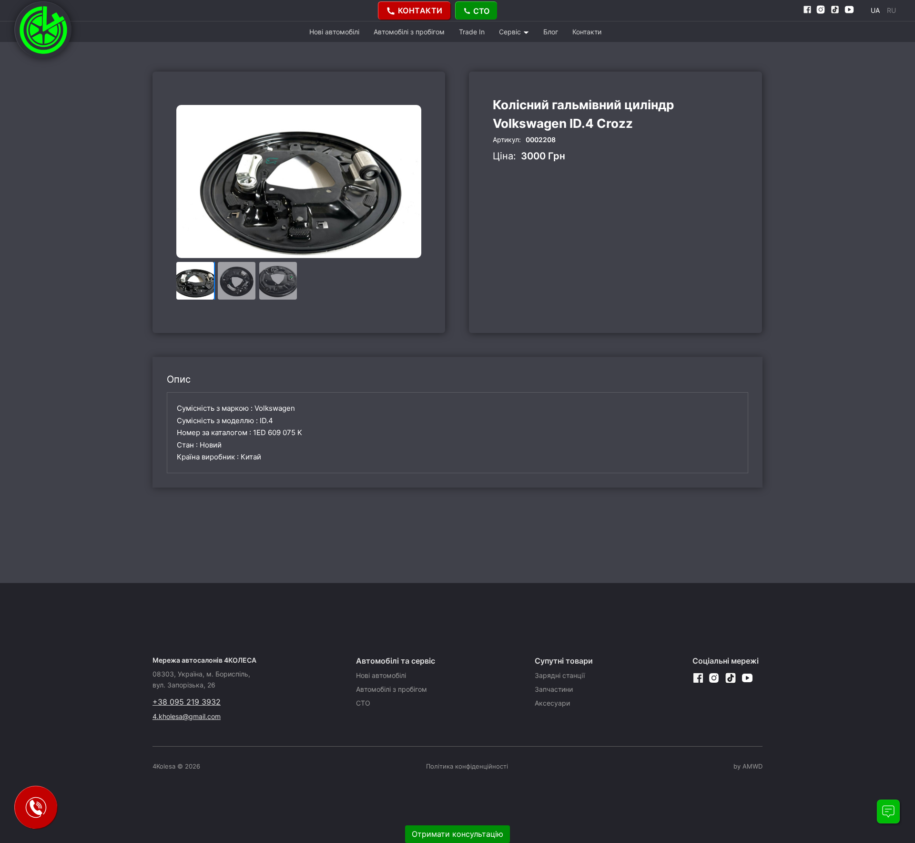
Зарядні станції (560, 675)
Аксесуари (552, 703)
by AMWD (747, 766)
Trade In (472, 32)
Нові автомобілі (334, 32)
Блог (550, 32)
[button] (410, 181)
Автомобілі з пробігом (409, 32)
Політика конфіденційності (467, 766)
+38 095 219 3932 (186, 702)
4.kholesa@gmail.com (186, 716)
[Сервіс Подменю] (526, 32)
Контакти (586, 32)
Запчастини (554, 689)
